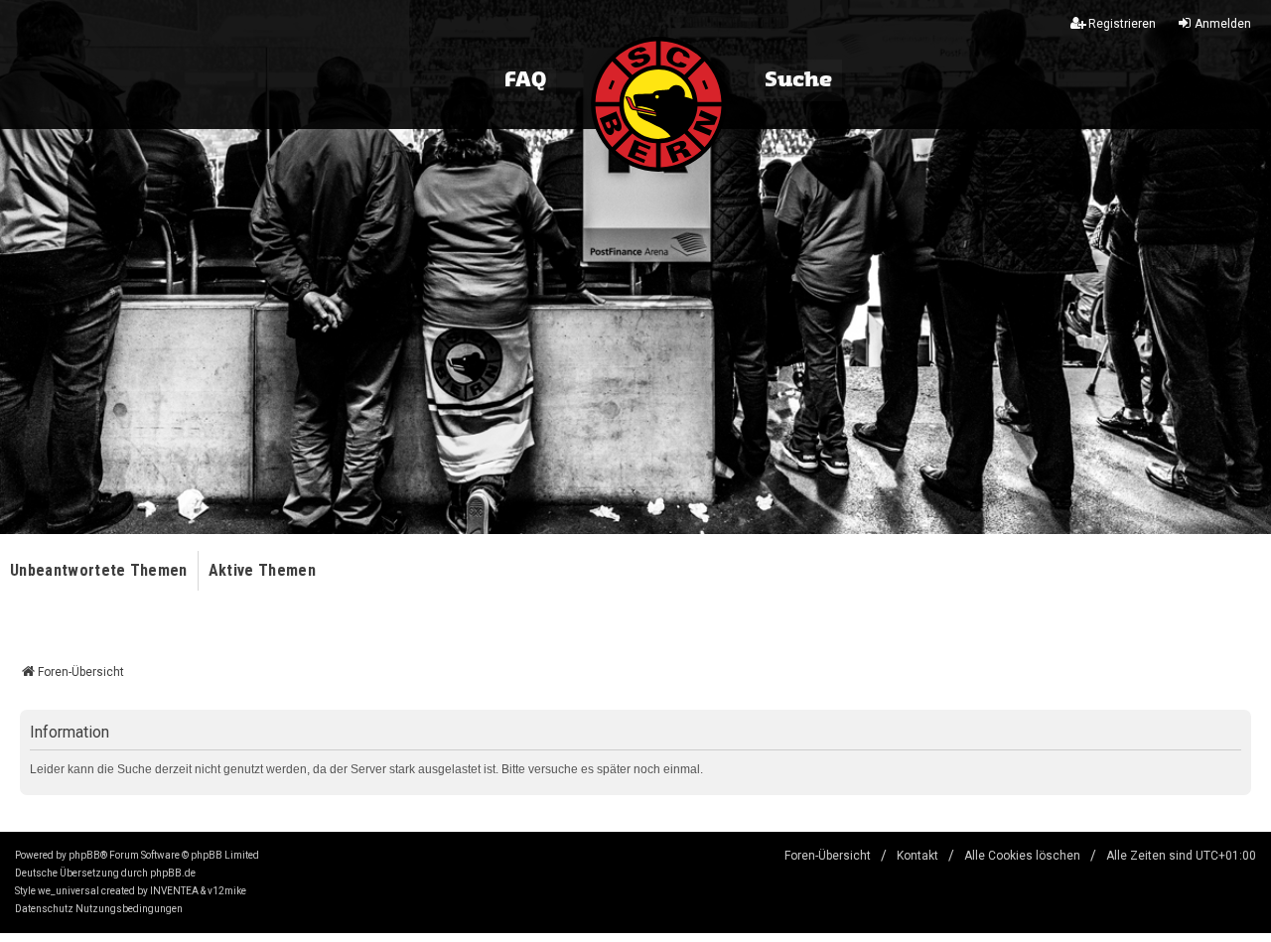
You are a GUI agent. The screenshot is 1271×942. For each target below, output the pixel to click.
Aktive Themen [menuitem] (262, 570)
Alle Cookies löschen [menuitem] (1022, 856)
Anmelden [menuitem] (1223, 24)
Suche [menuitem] (798, 80)
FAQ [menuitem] (525, 80)
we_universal (68, 890)
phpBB (84, 855)
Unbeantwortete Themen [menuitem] (99, 570)
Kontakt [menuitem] (917, 856)
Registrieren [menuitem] (1122, 24)
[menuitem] (44, 909)
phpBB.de (173, 873)
